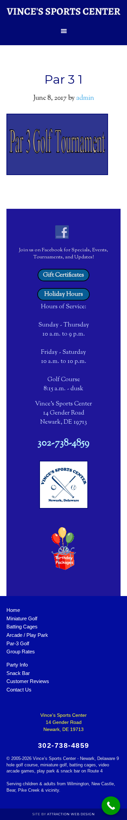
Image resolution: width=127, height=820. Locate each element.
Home (13, 610)
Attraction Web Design (71, 814)
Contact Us (18, 689)
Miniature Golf (21, 618)
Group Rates (20, 651)
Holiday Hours (63, 294)
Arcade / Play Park (27, 635)
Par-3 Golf (17, 643)
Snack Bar (18, 673)
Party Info (17, 665)
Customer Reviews (27, 681)
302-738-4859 (63, 443)
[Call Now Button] (111, 805)
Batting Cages (22, 626)
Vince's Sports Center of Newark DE (63, 12)
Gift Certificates (63, 275)
